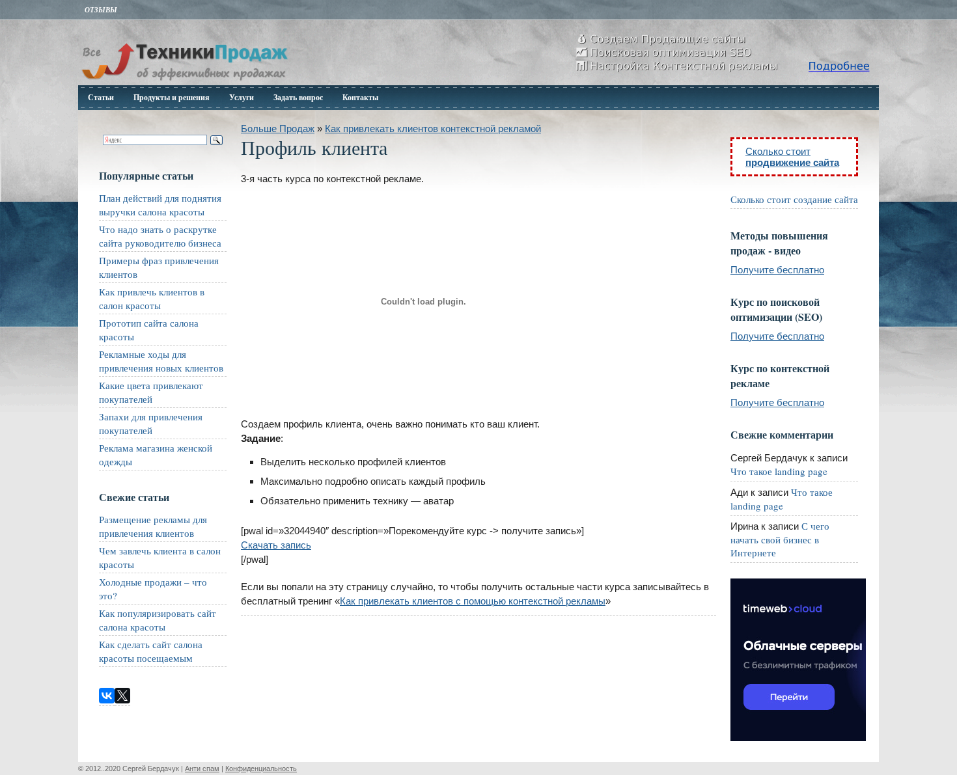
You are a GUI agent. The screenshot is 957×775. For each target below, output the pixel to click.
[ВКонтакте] (107, 695)
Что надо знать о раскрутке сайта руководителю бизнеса (160, 236)
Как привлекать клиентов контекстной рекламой (433, 128)
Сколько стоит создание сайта (794, 199)
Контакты (360, 97)
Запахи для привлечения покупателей (150, 423)
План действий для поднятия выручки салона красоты (160, 204)
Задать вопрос (298, 97)
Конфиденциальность (261, 768)
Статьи (101, 97)
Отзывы (101, 10)
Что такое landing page (778, 471)
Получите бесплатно (777, 269)
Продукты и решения (171, 97)
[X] (122, 695)
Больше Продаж (277, 128)
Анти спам (202, 768)
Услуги (241, 97)
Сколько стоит (792, 157)
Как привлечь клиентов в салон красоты (151, 298)
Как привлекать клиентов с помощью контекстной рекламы (472, 600)
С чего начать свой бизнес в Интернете (779, 539)
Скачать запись (276, 545)
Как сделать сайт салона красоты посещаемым (150, 651)
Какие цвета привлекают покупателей (151, 392)
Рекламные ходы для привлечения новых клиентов (161, 360)
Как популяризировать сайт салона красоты (157, 619)
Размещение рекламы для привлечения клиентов (153, 526)
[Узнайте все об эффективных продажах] (184, 81)
